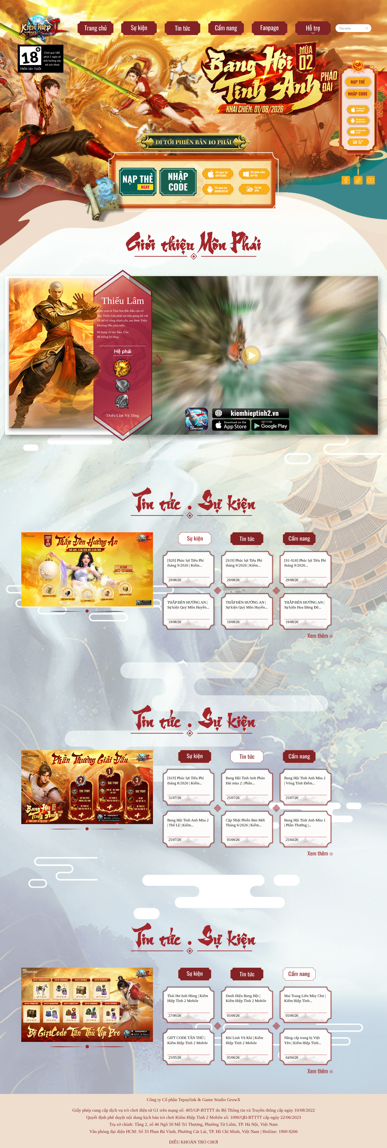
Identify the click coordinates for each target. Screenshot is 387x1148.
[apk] (358, 142)
